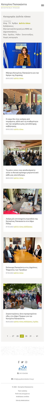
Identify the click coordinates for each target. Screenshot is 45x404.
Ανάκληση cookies (22, 396)
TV (9, 23)
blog (5, 23)
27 (13, 336)
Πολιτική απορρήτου (22, 393)
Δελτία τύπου (24, 23)
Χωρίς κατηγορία (10, 37)
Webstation (25, 400)
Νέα (5, 35)
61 (37, 336)
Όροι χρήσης (22, 391)
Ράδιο (18, 35)
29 (22, 336)
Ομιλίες (11, 35)
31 (31, 336)
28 (17, 336)
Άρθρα (15, 23)
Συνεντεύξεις (27, 35)
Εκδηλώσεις (8, 26)
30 (26, 336)
